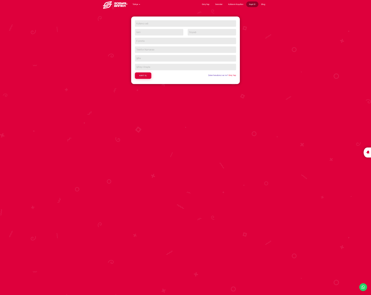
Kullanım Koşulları (235, 4)
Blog (263, 4)
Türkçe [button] (136, 4)
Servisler (218, 4)
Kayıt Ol (252, 4)
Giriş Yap (205, 4)
